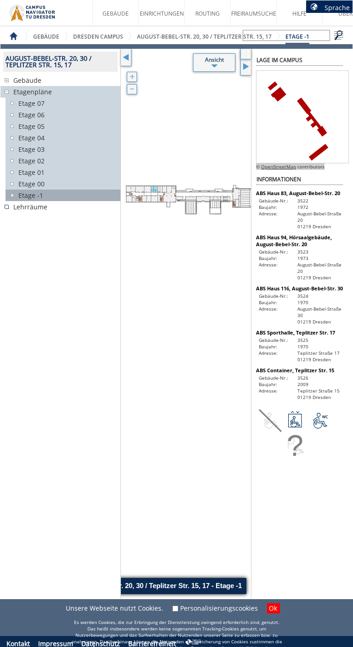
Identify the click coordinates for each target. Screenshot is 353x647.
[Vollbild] (245, 54)
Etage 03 (31, 149)
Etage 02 (31, 160)
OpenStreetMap (278, 166)
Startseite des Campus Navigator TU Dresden (42, 16)
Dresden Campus (98, 36)
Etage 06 (31, 114)
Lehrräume (30, 206)
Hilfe (299, 13)
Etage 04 (31, 137)
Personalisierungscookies (219, 608)
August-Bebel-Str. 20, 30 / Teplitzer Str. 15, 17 (204, 36)
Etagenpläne (32, 91)
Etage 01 (31, 172)
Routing (207, 13)
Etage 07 (31, 103)
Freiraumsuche (253, 13)
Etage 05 (31, 126)
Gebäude (115, 13)
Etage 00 (31, 183)
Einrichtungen (162, 13)
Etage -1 (30, 195)
